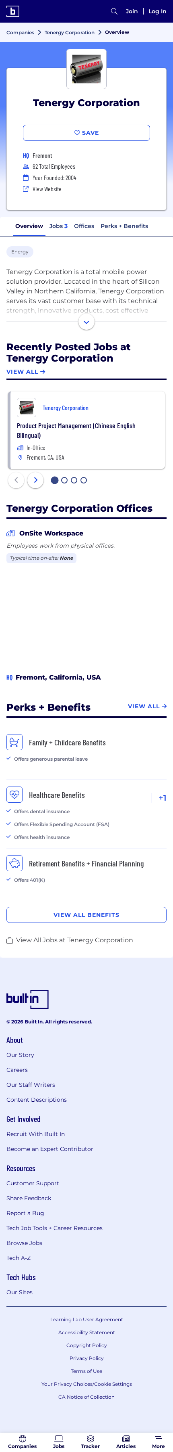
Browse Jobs (24, 1243)
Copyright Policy (86, 1345)
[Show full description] (86, 322)
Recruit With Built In (35, 1134)
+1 (163, 798)
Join (132, 11)
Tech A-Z (18, 1258)
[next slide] (35, 480)
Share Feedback (28, 1198)
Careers (17, 1069)
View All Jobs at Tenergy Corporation (74, 940)
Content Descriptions (36, 1099)
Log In (157, 11)
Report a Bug (25, 1213)
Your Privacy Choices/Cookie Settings (86, 1384)
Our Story (20, 1055)
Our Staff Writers (30, 1084)
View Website (47, 188)
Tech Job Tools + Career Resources (54, 1228)
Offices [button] (84, 226)
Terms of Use (86, 1371)
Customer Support (32, 1183)
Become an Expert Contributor (49, 1149)
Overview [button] (29, 226)
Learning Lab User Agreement (86, 1319)
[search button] (114, 11)
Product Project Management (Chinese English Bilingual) (76, 430)
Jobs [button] (58, 226)
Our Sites (19, 1292)
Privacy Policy (87, 1358)
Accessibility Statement (86, 1332)
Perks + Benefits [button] (124, 226)
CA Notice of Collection (86, 1397)
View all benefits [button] (86, 914)
